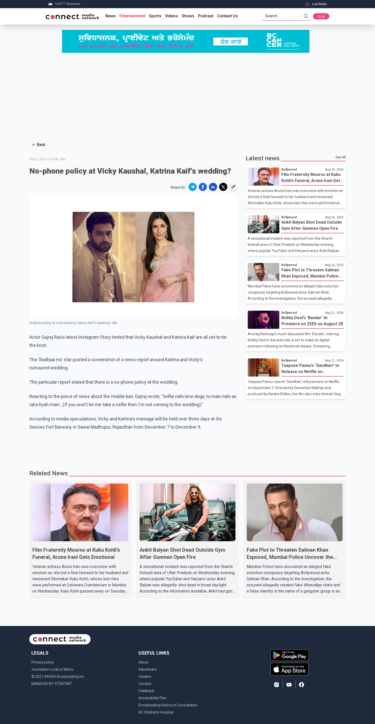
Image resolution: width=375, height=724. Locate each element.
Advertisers (148, 669)
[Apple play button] (289, 669)
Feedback (146, 691)
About (143, 662)
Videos (171, 16)
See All (340, 157)
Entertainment (132, 16)
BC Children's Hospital (156, 712)
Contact (145, 684)
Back (41, 144)
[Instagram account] (276, 685)
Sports (155, 16)
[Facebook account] (301, 685)
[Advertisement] (187, 96)
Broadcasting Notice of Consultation (168, 705)
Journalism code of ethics (52, 669)
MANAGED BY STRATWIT (51, 684)
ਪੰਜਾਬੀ (321, 17)
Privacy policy (42, 662)
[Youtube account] (289, 685)
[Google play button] (289, 655)
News (110, 16)
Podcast (206, 16)
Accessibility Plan (153, 698)
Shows (188, 16)
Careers (145, 676)
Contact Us (227, 16)
